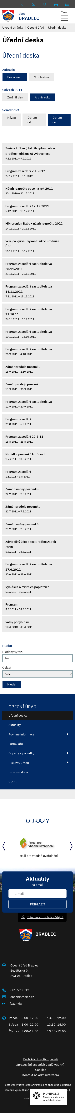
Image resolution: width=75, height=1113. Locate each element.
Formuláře (15, 744)
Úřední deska (17, 715)
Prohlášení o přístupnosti (40, 1059)
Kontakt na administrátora (40, 1075)
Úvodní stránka (12, 27)
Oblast (6, 667)
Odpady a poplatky (21, 753)
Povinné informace (21, 734)
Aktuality (14, 725)
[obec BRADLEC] (9, 15)
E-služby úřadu (18, 763)
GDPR (12, 782)
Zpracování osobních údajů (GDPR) (40, 1064)
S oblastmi (41, 77)
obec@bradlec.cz (22, 997)
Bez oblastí (14, 77)
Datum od (32, 120)
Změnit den (15, 97)
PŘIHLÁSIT (37, 904)
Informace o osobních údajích (45, 917)
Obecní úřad (35, 27)
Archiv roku (42, 97)
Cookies (40, 1070)
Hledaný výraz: (12, 652)
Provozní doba (18, 772)
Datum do (57, 120)
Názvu (11, 117)
